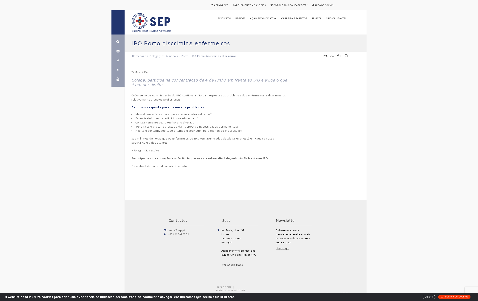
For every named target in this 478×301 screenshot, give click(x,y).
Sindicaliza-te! (336, 18)
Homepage (139, 56)
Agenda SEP (220, 5)
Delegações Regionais (163, 56)
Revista (317, 18)
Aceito (429, 296)
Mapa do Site (224, 287)
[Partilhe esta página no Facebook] (338, 56)
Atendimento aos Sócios (250, 5)
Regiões (240, 18)
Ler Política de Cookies (454, 296)
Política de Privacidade (230, 290)
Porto (185, 56)
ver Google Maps (232, 264)
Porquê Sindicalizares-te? (290, 5)
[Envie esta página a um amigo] (342, 56)
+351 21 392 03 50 (178, 234)
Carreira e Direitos (294, 18)
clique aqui (282, 248)
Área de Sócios (323, 5)
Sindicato (224, 18)
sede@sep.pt (177, 230)
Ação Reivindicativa (263, 18)
